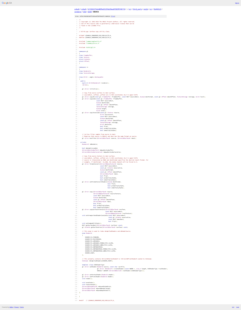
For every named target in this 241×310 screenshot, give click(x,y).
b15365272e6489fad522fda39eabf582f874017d (106, 9)
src (130, 9)
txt (233, 307)
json (237, 307)
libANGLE (157, 9)
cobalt (77, 9)
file (112, 16)
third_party (137, 9)
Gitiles (11, 307)
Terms (22, 307)
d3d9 (90, 12)
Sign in (237, 3)
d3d (84, 12)
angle (146, 9)
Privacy (16, 307)
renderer (78, 12)
